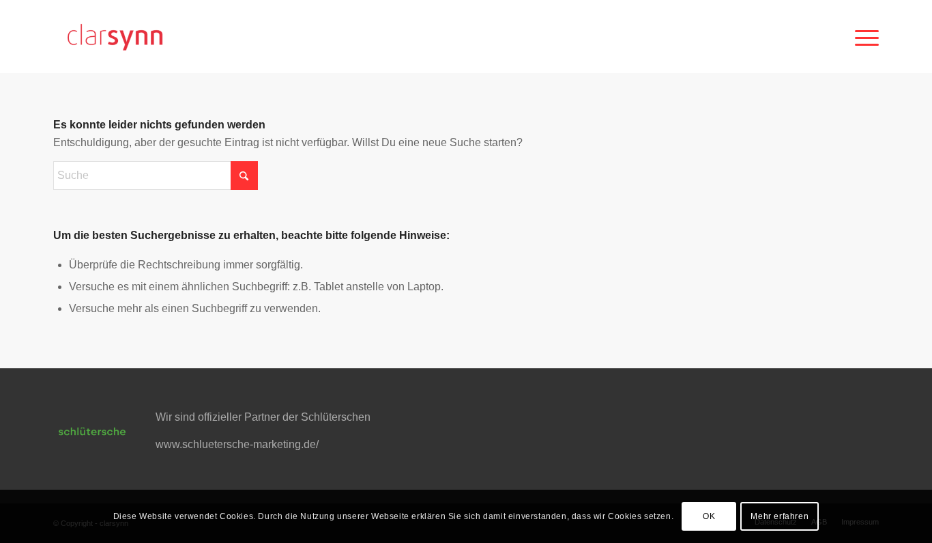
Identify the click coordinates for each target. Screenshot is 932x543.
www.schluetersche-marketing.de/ (237, 444)
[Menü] (862, 36)
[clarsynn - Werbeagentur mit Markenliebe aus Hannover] (114, 36)
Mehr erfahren (780, 516)
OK (709, 516)
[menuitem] (862, 36)
